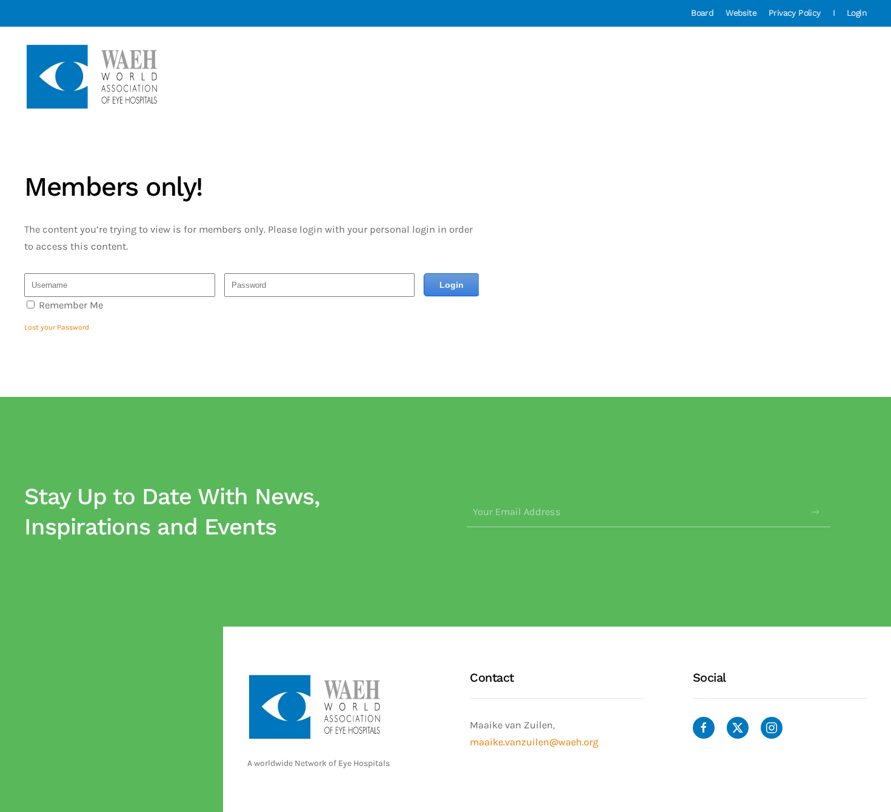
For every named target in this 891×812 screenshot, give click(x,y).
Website (741, 13)
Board (702, 13)
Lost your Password (56, 327)
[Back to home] (93, 77)
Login (857, 13)
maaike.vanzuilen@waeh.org (534, 742)
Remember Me (71, 305)
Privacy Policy (795, 13)
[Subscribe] (815, 512)
